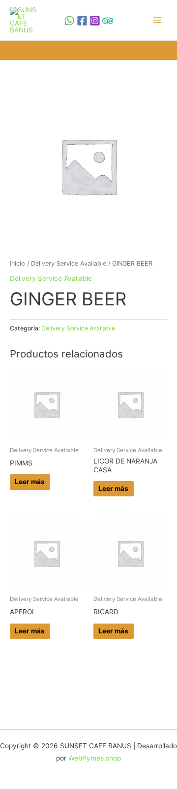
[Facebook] (82, 20)
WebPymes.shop (94, 758)
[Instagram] (94, 20)
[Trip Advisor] (107, 20)
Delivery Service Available (68, 263)
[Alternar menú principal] (157, 19)
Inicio (17, 263)
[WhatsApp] (69, 20)
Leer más (30, 482)
